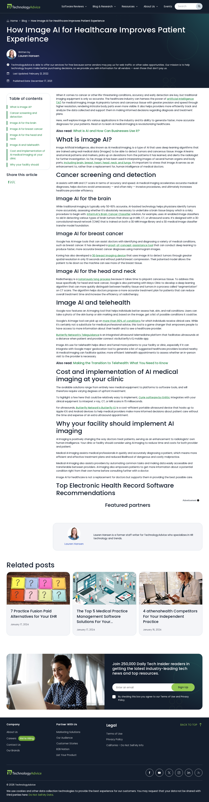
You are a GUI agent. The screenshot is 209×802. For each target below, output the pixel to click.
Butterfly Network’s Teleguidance (77, 335)
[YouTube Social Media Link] (159, 773)
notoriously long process (94, 279)
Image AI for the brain (23, 123)
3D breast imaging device (109, 255)
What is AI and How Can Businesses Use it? (106, 131)
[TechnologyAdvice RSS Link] (198, 773)
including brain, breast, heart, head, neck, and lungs (97, 162)
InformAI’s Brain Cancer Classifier (109, 214)
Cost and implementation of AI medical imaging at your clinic (27, 154)
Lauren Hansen (28, 56)
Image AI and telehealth (24, 145)
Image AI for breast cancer (26, 129)
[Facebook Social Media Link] (149, 773)
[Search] (199, 6)
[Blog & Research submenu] (115, 6)
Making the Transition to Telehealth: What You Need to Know (120, 363)
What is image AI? (21, 107)
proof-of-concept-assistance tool (130, 245)
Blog (24, 20)
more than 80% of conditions (122, 321)
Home (14, 20)
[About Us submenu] (157, 6)
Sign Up (183, 687)
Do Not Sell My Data (41, 794)
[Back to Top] (191, 725)
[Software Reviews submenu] (86, 6)
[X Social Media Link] (169, 773)
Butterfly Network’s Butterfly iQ (96, 407)
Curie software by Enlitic (154, 397)
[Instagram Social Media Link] (179, 773)
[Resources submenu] (136, 6)
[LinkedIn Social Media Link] (189, 773)
